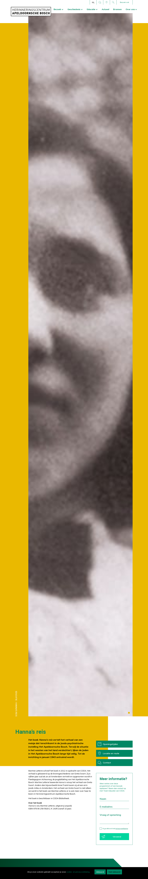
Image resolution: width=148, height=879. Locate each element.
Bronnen (117, 9)
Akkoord (100, 872)
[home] (31, 11)
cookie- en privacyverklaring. (78, 872)
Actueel (105, 9)
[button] (93, 2)
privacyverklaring (122, 828)
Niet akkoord (114, 872)
